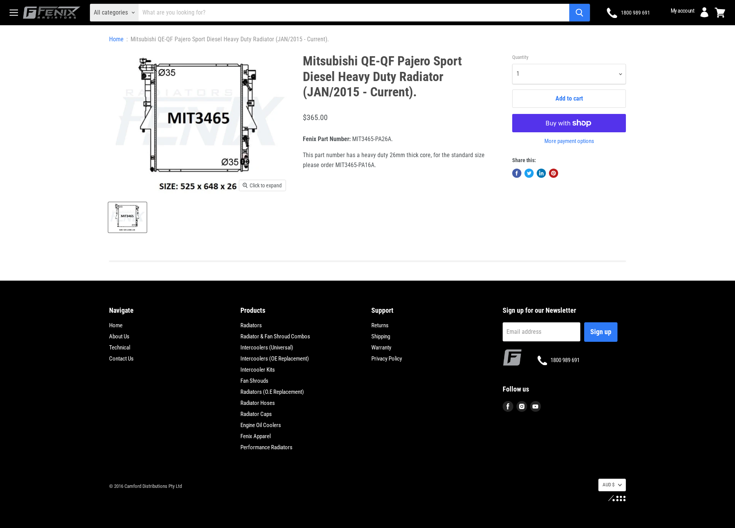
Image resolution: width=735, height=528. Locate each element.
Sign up (600, 332)
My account (682, 10)
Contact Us (121, 358)
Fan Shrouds (254, 380)
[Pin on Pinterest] (553, 173)
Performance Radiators (266, 447)
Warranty (381, 347)
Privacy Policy (386, 358)
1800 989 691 (635, 13)
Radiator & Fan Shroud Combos (275, 336)
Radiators (251, 325)
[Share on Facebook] (516, 173)
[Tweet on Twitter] (529, 173)
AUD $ (608, 484)
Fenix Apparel (255, 436)
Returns (380, 325)
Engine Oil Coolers (260, 425)
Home (116, 39)
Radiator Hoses (257, 403)
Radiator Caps (256, 414)
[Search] (579, 12)
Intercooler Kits (257, 369)
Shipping (380, 336)
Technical (119, 347)
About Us (119, 336)
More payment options (569, 141)
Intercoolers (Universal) (266, 347)
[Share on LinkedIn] (541, 173)
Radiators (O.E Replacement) (272, 391)
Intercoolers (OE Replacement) (274, 358)
